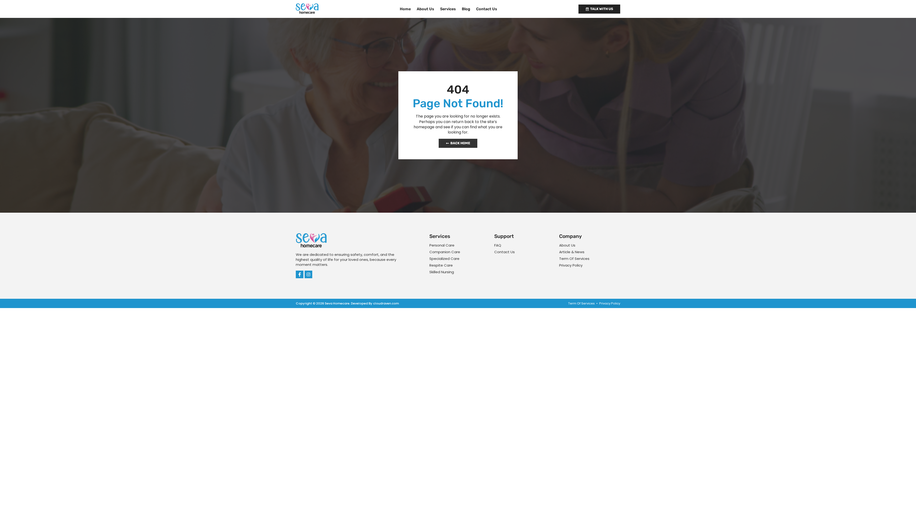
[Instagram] (308, 274)
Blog (466, 9)
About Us (425, 9)
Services (448, 9)
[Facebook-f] (299, 274)
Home (405, 9)
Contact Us (486, 9)
